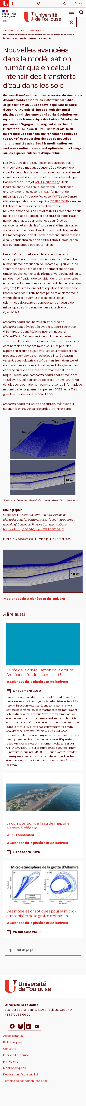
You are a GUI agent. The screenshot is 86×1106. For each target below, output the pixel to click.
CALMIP (71, 380)
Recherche (35, 30)
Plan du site (10, 1062)
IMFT (55, 197)
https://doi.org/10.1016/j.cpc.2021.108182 (32, 529)
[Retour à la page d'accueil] (5, 3)
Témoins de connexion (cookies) (25, 1081)
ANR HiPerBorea (45, 182)
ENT (81, 3)
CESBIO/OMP (59, 201)
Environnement (22, 835)
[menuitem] (66, 3)
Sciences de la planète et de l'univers (35, 598)
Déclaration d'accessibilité (21, 1074)
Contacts (9, 1049)
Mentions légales (14, 1068)
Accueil (21, 30)
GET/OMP (44, 192)
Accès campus (13, 1036)
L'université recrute (16, 1055)
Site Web (8, 30)
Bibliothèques (12, 1042)
